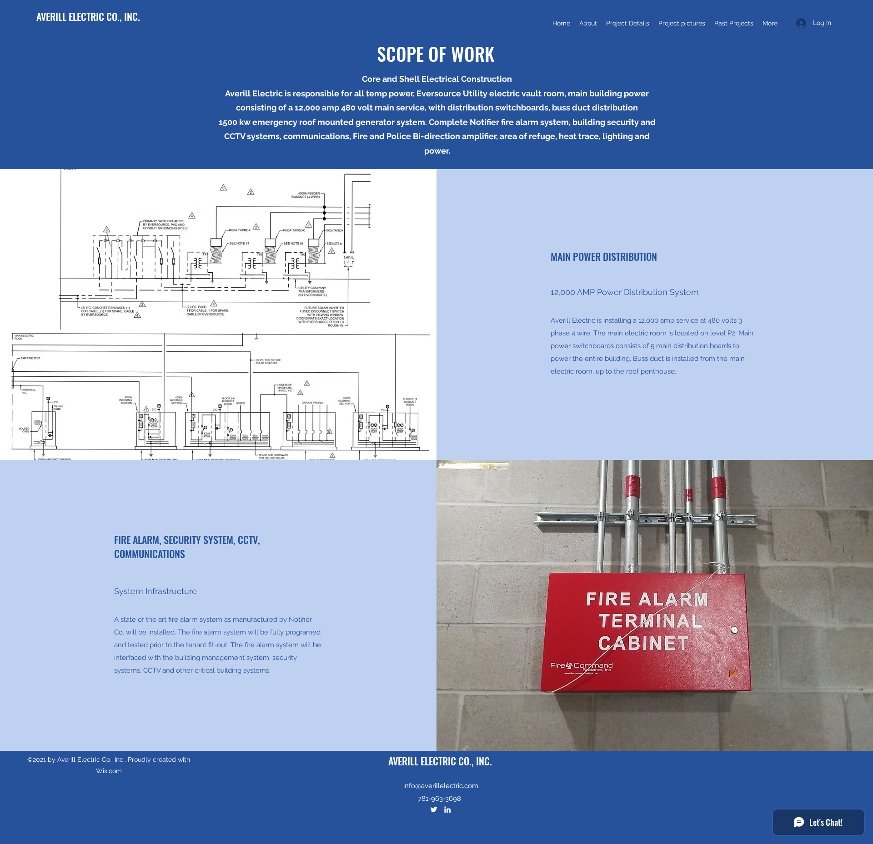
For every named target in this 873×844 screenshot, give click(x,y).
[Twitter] (433, 809)
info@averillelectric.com (440, 786)
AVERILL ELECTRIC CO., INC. (88, 16)
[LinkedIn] (447, 809)
